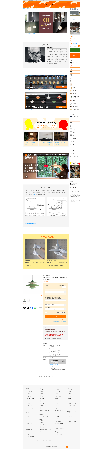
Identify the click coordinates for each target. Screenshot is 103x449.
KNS (29, 393)
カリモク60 (75, 62)
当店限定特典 (47, 302)
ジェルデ (74, 103)
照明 (73, 150)
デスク (74, 132)
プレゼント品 (47, 307)
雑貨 (73, 141)
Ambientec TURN (59, 423)
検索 (79, 46)
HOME (24, 8)
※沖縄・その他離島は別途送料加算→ (59, 321)
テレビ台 (74, 138)
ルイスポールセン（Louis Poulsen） (32, 8)
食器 (73, 144)
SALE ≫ (74, 55)
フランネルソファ (76, 116)
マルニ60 (30, 405)
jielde (57, 426)
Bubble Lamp (58, 421)
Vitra (29, 403)
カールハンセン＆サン (32, 400)
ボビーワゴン (43, 398)
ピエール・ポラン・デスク (46, 429)
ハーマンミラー (31, 398)
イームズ (74, 65)
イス (73, 126)
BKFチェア (74, 100)
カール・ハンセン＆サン (76, 84)
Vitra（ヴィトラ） (76, 90)
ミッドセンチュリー (32, 408)
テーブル (74, 129)
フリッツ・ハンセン (76, 81)
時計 (73, 153)
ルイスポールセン (59, 418)
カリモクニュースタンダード (76, 97)
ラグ (73, 147)
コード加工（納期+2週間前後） (50, 290)
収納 (73, 135)
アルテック (74, 87)
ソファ (30, 411)
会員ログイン (75, 19)
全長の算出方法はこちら (30, 223)
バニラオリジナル (76, 109)
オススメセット (75, 156)
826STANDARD (75, 106)
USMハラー (75, 93)
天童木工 (57, 398)
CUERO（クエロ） (59, 410)
